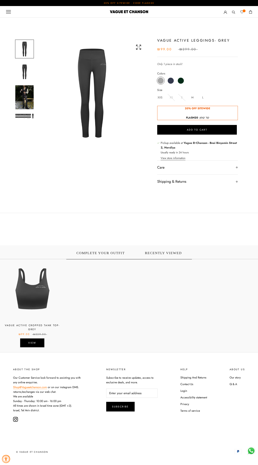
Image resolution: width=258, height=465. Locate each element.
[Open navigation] (8, 11)
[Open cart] (250, 12)
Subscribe (120, 406)
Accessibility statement (193, 397)
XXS (160, 97)
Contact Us (186, 384)
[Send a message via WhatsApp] (251, 451)
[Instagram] (15, 419)
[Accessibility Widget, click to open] (6, 459)
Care (160, 167)
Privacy (184, 404)
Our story (235, 377)
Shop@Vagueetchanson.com (30, 387)
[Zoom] (138, 47)
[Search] (233, 11)
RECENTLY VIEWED (163, 253)
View (32, 343)
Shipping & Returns (171, 181)
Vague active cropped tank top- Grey (32, 327)
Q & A (233, 384)
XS (171, 97)
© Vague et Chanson (32, 452)
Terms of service (190, 411)
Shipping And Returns (193, 377)
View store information (173, 158)
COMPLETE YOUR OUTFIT (100, 253)
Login (183, 391)
